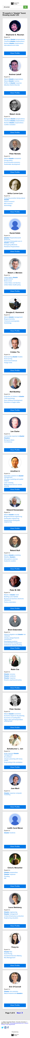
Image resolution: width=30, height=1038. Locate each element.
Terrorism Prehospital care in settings (13, 242)
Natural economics (12, 158)
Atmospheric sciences (11, 559)
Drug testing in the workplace (13, 762)
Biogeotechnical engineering (13, 516)
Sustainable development (12, 164)
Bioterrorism (8, 281)
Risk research (8, 203)
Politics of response (13, 83)
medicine (9, 833)
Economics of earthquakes (12, 717)
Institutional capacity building (13, 645)
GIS (5, 878)
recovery (9, 674)
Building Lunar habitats (11, 597)
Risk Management (9, 957)
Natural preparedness (13, 79)
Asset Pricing (8, 953)
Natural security (11, 514)
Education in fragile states (12, 402)
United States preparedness (11, 278)
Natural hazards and (13, 993)
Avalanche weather (10, 561)
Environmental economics (12, 162)
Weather (9, 557)
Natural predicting (12, 555)
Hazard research (9, 201)
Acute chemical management (11, 754)
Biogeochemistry (9, 319)
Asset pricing (8, 359)
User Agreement (10, 1024)
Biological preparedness (14, 39)
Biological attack (9, 440)
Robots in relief (11, 595)
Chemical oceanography (11, 321)
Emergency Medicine (10, 245)
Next (19, 1013)
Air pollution (8, 757)
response (10, 678)
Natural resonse (11, 81)
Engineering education (11, 918)
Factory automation (10, 602)
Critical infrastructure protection (14, 916)
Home (26, 1023)
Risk (8, 952)
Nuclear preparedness (13, 43)
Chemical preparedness (14, 41)
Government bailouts (10, 361)
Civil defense (8, 442)
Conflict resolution (9, 124)
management (11, 914)
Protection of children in (14, 396)
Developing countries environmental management (13, 642)
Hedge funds (8, 362)
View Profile (15, 53)
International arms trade (11, 45)
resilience (10, 676)
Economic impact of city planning (14, 715)
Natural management (13, 317)
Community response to (14, 436)
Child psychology (9, 398)
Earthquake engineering (11, 518)
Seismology (7, 205)
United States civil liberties (12, 283)
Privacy (3, 1024)
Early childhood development (13, 400)
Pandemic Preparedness (11, 246)
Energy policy (8, 160)
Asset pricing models (13, 357)
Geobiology (7, 323)
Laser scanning (8, 483)
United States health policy (12, 285)
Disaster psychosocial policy (13, 680)
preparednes (11, 872)
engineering (10, 912)
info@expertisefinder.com (17, 1023)
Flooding (7, 876)
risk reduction (11, 991)
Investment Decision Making (13, 955)
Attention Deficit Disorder (12, 85)
